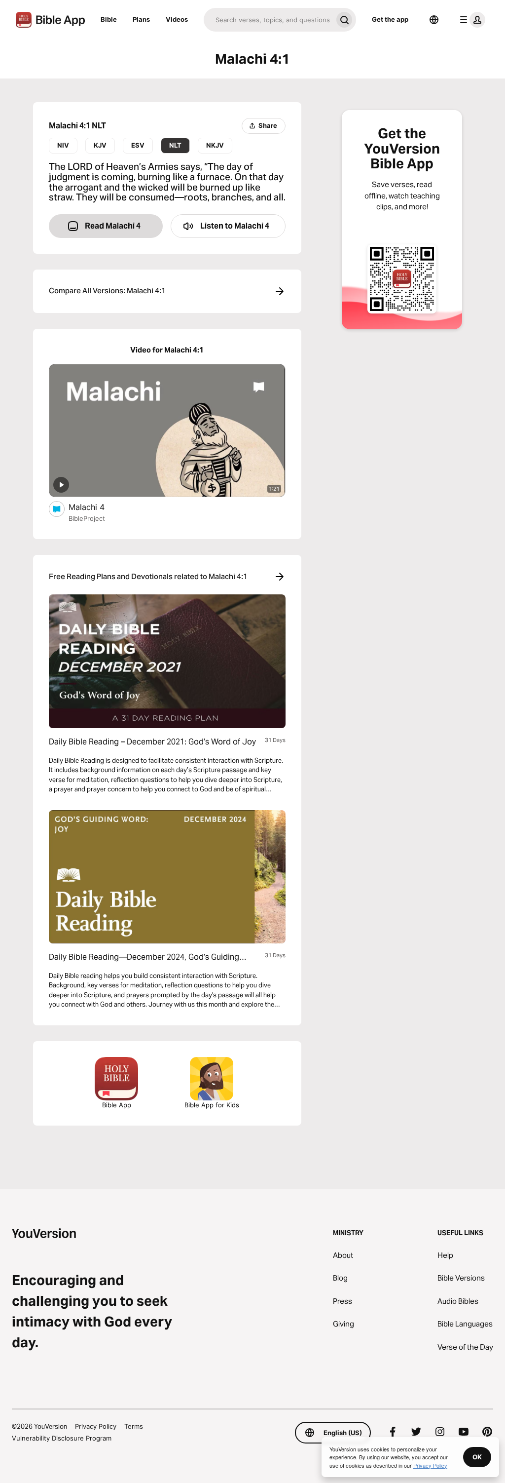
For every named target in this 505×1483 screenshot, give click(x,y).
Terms (133, 1426)
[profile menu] (470, 20)
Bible (109, 19)
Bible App (116, 1105)
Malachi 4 (95, 507)
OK (477, 1457)
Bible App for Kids (211, 1105)
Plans (141, 19)
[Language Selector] (434, 20)
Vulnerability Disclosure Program (61, 1438)
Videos (177, 19)
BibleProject (87, 518)
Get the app (390, 19)
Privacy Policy (95, 1426)
